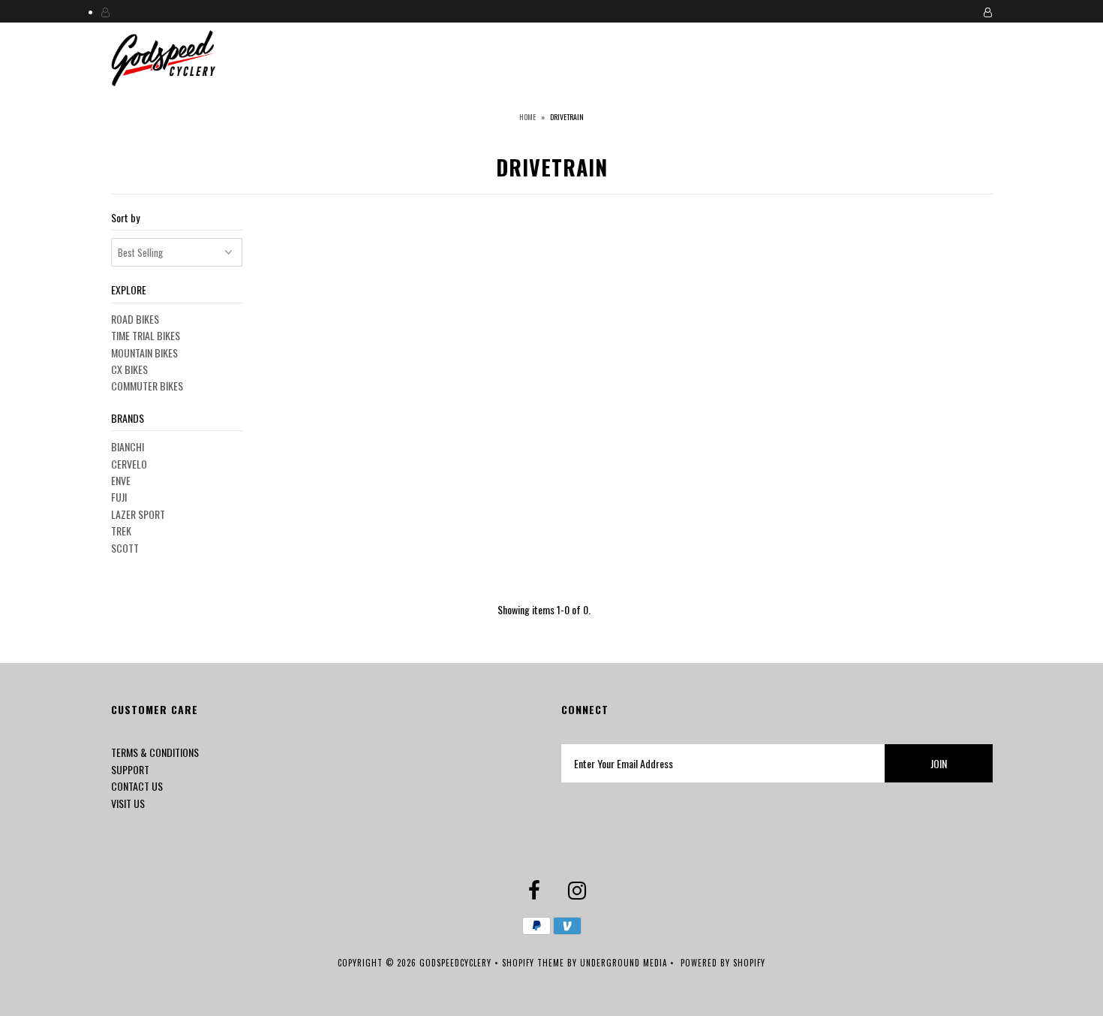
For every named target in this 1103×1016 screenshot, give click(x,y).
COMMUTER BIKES (147, 385)
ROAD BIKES (135, 319)
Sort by (125, 217)
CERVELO (129, 464)
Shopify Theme (533, 963)
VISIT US (128, 803)
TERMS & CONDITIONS (155, 752)
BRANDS (127, 418)
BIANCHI (127, 446)
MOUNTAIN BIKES (144, 352)
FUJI (119, 497)
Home (527, 116)
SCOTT (125, 548)
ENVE (121, 480)
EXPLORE (128, 289)
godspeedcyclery (455, 963)
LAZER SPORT (138, 514)
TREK (121, 530)
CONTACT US (137, 786)
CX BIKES (129, 369)
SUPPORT (130, 769)
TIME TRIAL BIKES (145, 335)
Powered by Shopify (723, 963)
